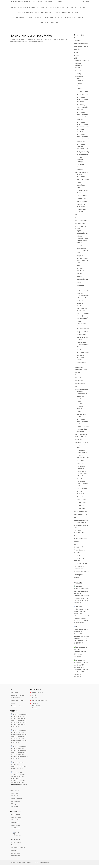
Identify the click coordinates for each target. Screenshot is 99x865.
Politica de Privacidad (39, 700)
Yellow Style (81, 508)
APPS (78, 266)
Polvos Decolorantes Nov (82, 323)
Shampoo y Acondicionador (83, 483)
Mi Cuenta (14, 692)
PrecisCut (78, 378)
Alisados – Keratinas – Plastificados (55, 7)
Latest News (15, 825)
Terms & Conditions (18, 848)
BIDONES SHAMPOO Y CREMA (23, 18)
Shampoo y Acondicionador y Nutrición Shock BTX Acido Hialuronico (83, 126)
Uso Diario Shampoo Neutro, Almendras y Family (81, 359)
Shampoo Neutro (83, 329)
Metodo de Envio (37, 708)
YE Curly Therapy (83, 494)
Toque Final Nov (82, 332)
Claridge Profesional (43, 13)
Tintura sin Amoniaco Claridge (80, 167)
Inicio (13, 7)
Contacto (35, 698)
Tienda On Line (16, 706)
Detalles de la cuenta (18, 695)
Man (75, 517)
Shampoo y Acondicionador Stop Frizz (82, 107)
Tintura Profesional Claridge (81, 159)
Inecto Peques (82, 201)
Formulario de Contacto (74, 18)
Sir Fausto (78, 440)
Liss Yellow (80, 461)
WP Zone (22, 862)
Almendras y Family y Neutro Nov (82, 250)
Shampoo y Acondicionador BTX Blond (82, 99)
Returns (14, 845)
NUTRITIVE (80, 464)
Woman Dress (16, 820)
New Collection (16, 817)
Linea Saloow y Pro (80, 514)
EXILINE (76, 55)
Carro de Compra (17, 700)
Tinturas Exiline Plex (80, 563)
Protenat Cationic (78, 7)
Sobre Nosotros (37, 692)
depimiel (77, 49)
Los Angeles (15, 801)
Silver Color (81, 479)
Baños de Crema (83, 180)
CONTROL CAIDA (82, 91)
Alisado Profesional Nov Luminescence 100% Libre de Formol (82, 240)
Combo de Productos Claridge (80, 86)
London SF (14, 796)
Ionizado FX (81, 285)
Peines (76, 536)
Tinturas (77, 555)
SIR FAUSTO (39, 18)
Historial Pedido (16, 698)
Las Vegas (14, 807)
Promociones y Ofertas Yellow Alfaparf (82, 473)
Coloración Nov (82, 279)
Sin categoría (79, 547)
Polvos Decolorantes (53, 18)
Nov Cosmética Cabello (27, 7)
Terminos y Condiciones (36, 704)
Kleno (77, 215)
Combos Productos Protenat (80, 408)
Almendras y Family (81, 43)
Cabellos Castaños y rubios (81, 185)
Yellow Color (81, 502)
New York (14, 793)
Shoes (76, 544)
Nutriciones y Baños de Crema (67, 13)
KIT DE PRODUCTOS (80, 511)
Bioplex (79, 276)
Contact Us (15, 823)
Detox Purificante (83, 199)
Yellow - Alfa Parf (81, 443)
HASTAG (80, 282)
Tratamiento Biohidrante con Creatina (82, 337)
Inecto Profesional (25, 13)
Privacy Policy (16, 842)
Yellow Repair (81, 505)
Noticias (34, 695)
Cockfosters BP (16, 798)
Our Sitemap (15, 828)
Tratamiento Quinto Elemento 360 (83, 344)
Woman (76, 578)
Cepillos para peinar (81, 46)
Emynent (77, 52)
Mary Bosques (80, 223)
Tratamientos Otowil (81, 572)
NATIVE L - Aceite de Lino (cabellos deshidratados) (83, 316)
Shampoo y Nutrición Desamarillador (82, 146)
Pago (13, 703)
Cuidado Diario (82, 196)
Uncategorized (79, 575)
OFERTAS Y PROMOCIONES (50, 23)
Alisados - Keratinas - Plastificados (80, 65)
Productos (79, 381)
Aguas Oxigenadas (82, 60)
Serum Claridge (82, 94)
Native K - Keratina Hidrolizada (81, 303)
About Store (15, 814)
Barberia (78, 71)
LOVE (78, 288)
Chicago (14, 804)
